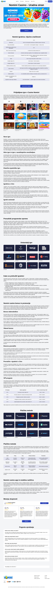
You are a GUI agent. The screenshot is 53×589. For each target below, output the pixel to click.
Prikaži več (26, 521)
